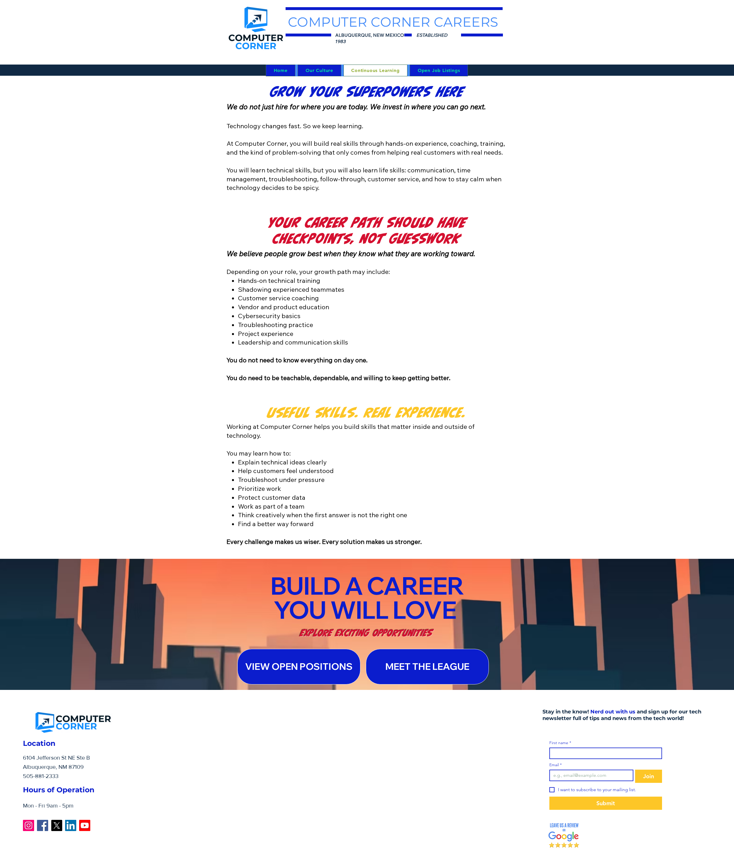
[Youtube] (84, 825)
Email (555, 764)
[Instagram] (28, 825)
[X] (56, 825)
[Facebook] (42, 825)
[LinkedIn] (70, 825)
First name (560, 742)
